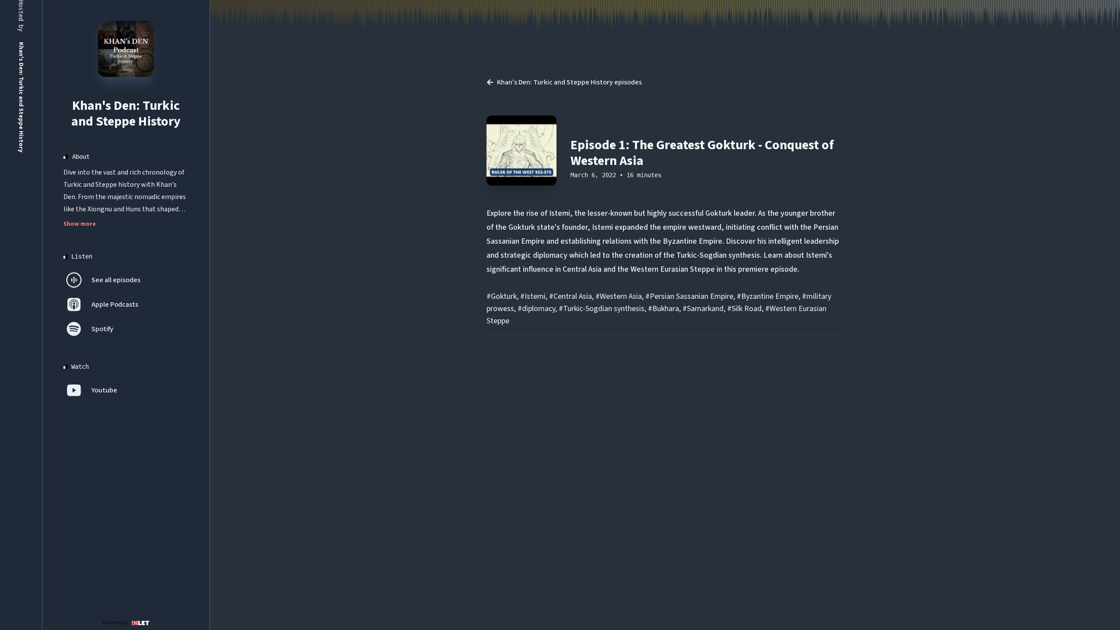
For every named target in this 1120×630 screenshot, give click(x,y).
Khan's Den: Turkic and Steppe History (126, 113)
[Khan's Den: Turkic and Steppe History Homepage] (126, 49)
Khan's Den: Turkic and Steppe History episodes (569, 82)
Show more (79, 224)
